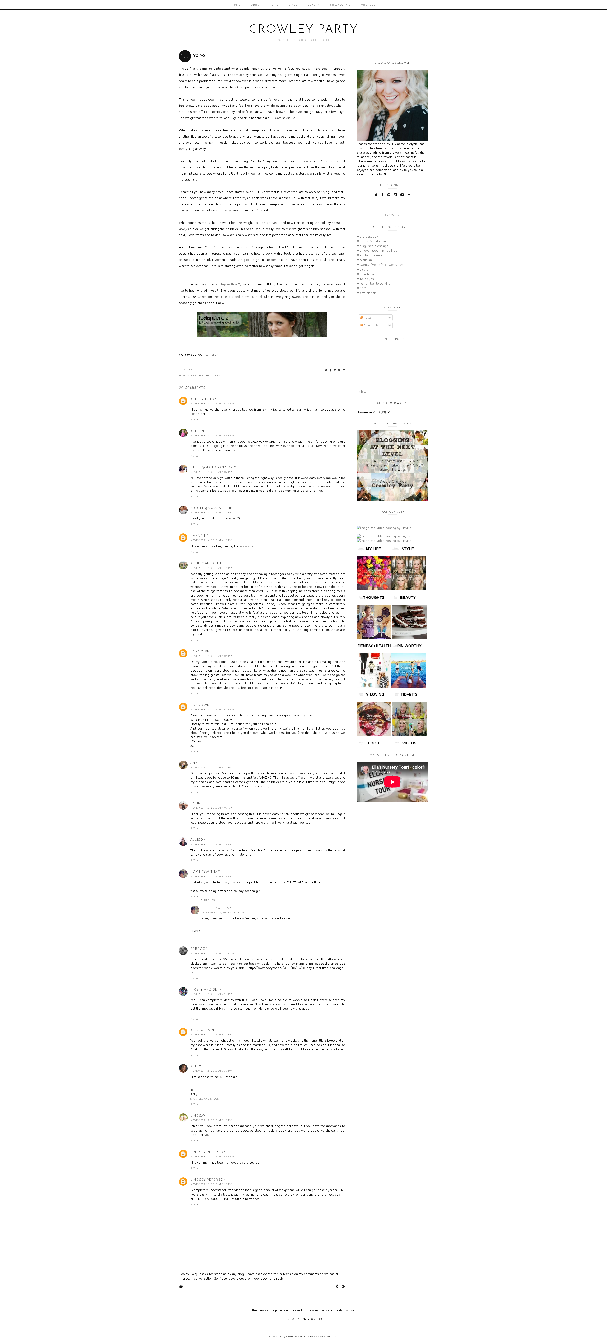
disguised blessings (372, 246)
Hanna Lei (200, 535)
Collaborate (340, 4)
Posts (367, 317)
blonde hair (366, 274)
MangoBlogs (328, 1337)
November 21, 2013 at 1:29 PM (211, 1184)
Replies (209, 900)
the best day (367, 236)
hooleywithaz (205, 871)
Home (236, 4)
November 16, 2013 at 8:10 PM (211, 1034)
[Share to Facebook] (331, 370)
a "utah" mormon (370, 255)
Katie (195, 803)
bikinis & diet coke (371, 241)
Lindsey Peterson (208, 1152)
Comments (371, 325)
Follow (361, 392)
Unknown (200, 651)
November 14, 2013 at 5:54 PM (211, 567)
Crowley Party (303, 30)
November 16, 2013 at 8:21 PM (211, 1070)
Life (275, 4)
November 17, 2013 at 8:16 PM (211, 1120)
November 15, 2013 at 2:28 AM (211, 767)
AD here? (211, 354)
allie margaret (206, 563)
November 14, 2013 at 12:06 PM (212, 403)
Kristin (197, 431)
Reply (194, 419)
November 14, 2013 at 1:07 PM (211, 471)
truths (362, 269)
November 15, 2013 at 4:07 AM (211, 807)
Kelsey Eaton (203, 399)
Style (293, 4)
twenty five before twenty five (380, 264)
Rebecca (199, 949)
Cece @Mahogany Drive (214, 467)
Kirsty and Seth (206, 989)
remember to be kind (374, 283)
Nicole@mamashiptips (212, 508)
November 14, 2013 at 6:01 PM (211, 655)
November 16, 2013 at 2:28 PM (211, 993)
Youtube (368, 4)
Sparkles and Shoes (204, 1098)
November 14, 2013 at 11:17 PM (212, 709)
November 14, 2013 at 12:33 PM (212, 435)
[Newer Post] (336, 1286)
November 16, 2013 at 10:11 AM (212, 953)
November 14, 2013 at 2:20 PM (211, 512)
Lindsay (198, 1115)
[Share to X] (326, 370)
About (256, 4)
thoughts (212, 375)
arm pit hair (366, 293)
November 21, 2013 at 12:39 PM (212, 1156)
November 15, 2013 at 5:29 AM (211, 844)
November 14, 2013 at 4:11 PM (211, 540)
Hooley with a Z (227, 284)
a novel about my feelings (377, 250)
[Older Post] (343, 1286)
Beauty (314, 4)
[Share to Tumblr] (344, 370)
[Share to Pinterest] (335, 370)
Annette (198, 763)
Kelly (195, 1066)
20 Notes (185, 369)
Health (195, 375)
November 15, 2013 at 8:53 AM (211, 876)
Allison (198, 839)
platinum (364, 260)
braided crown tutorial (245, 297)
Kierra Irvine (203, 1030)
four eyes (365, 279)
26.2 (361, 288)
